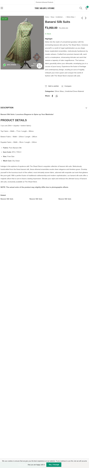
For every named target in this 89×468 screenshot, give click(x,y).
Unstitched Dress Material (60, 17)
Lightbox (39, 66)
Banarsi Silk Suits (7, 199)
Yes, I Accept (54, 465)
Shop (52, 17)
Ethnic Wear (70, 17)
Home (47, 17)
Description (7, 108)
